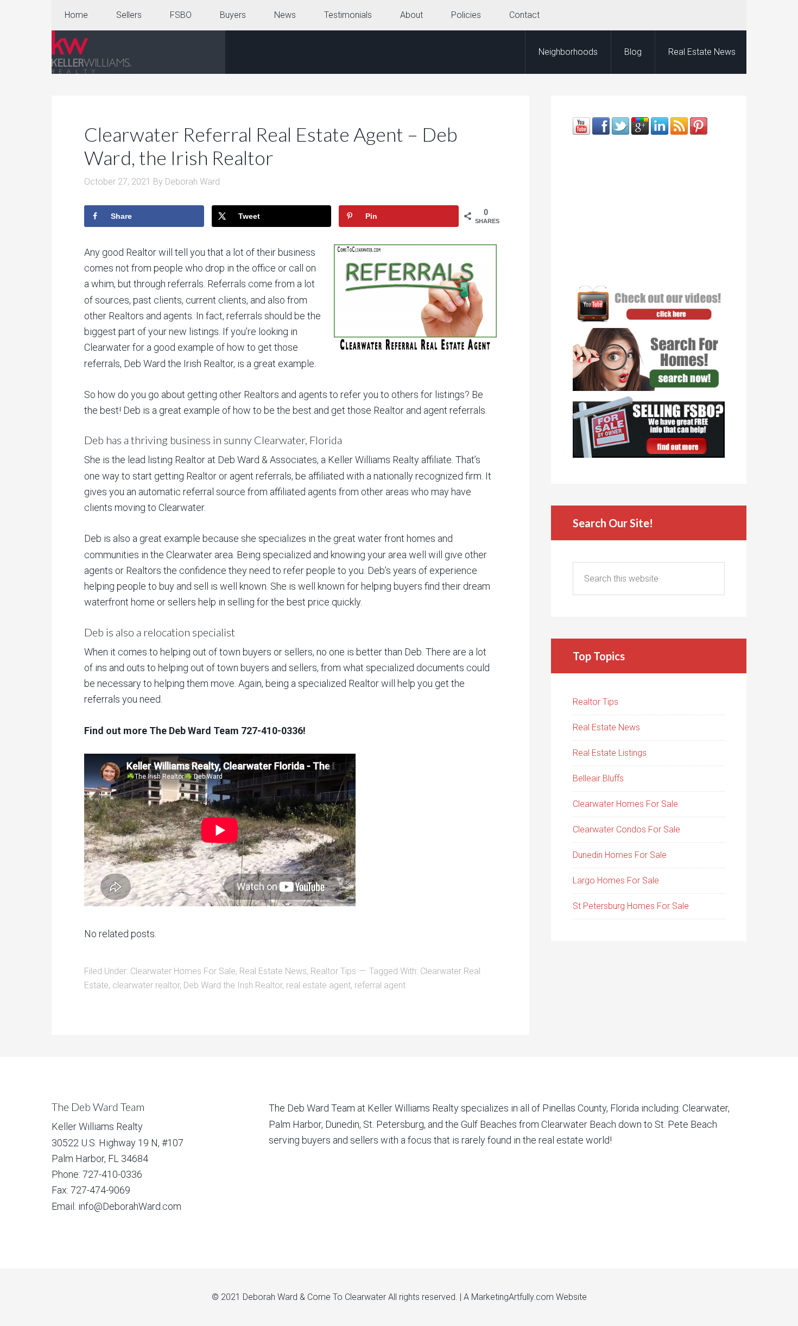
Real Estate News (273, 971)
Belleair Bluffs (598, 778)
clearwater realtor (146, 985)
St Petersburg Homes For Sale (631, 906)
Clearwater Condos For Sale (626, 829)
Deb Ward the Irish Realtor (232, 985)
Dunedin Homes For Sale (620, 855)
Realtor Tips (333, 971)
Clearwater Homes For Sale (183, 971)
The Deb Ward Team (138, 52)
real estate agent (318, 985)
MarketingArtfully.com (512, 1297)
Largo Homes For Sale (616, 880)
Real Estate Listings (610, 753)
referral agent (380, 985)
